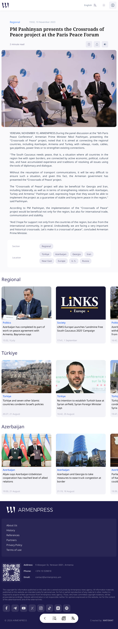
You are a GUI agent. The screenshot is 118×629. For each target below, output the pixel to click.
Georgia (77, 254)
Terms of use (14, 550)
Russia (85, 260)
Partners (11, 540)
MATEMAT (108, 620)
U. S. (73, 260)
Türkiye (45, 254)
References (13, 535)
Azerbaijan (60, 254)
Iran (89, 254)
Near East (47, 260)
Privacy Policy (14, 545)
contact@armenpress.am (48, 577)
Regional (46, 246)
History (10, 530)
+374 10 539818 (43, 571)
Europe (61, 260)
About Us (11, 525)
